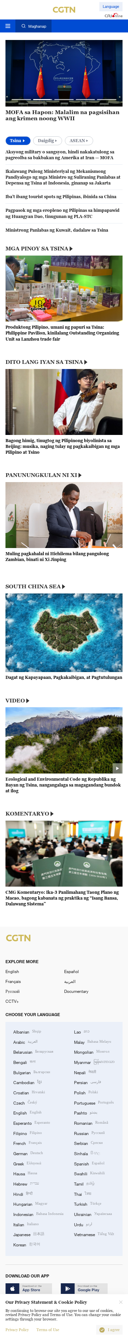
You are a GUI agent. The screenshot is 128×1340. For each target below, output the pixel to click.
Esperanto (31, 1122)
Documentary (76, 991)
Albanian (27, 1031)
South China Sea (33, 586)
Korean (26, 1244)
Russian (89, 1133)
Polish (86, 1092)
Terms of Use (48, 1330)
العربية (69, 981)
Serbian (88, 1142)
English (12, 971)
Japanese (28, 1234)
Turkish (87, 1203)
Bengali (24, 1061)
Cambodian (27, 1082)
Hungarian (30, 1203)
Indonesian (38, 1214)
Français (13, 981)
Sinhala (87, 1153)
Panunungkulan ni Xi (41, 475)
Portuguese (94, 1102)
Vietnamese (94, 1234)
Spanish (89, 1163)
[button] (21, 99)
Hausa (25, 1173)
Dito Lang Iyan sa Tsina (44, 362)
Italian (26, 1224)
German (28, 1153)
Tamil (84, 1183)
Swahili (89, 1173)
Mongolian (91, 1051)
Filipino (27, 1133)
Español (71, 971)
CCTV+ (12, 1001)
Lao (81, 1031)
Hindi (22, 1193)
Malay (92, 1041)
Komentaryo (27, 813)
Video (15, 700)
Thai (82, 1193)
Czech (25, 1102)
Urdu (83, 1224)
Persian (87, 1082)
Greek (27, 1163)
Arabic (25, 1041)
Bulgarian (31, 1072)
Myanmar (94, 1061)
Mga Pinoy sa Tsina (36, 248)
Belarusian (33, 1051)
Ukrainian (93, 1214)
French (27, 1142)
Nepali (85, 1072)
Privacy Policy (17, 1330)
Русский (12, 991)
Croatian (29, 1092)
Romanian (91, 1122)
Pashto (85, 1112)
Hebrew (26, 1183)
